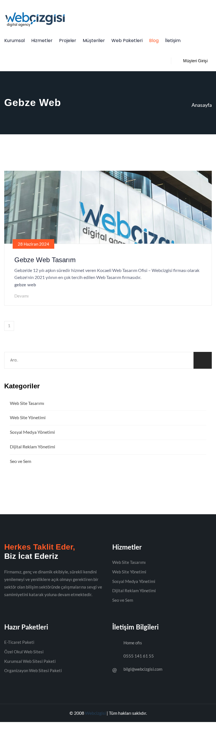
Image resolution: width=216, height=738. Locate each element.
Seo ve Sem (20, 461)
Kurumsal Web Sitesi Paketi (30, 661)
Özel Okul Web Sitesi (24, 651)
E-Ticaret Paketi (19, 642)
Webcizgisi (95, 713)
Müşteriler (94, 40)
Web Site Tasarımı (27, 403)
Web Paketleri (127, 40)
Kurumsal (14, 40)
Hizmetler (42, 40)
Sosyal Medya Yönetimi (32, 432)
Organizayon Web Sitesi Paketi (33, 670)
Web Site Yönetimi (28, 417)
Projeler (67, 40)
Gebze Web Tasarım (45, 260)
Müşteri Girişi (195, 60)
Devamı (22, 295)
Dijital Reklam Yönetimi (32, 446)
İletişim (173, 40)
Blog (154, 40)
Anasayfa (202, 105)
